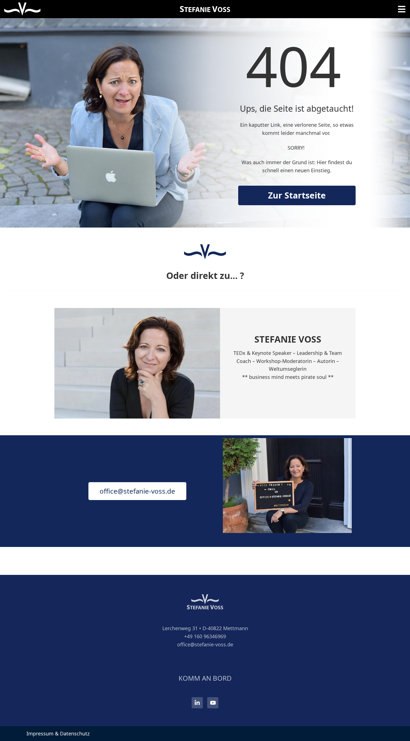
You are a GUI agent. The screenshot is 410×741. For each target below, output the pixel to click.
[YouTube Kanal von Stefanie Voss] (212, 702)
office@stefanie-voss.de (205, 644)
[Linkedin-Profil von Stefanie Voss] (197, 702)
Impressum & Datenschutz (58, 733)
